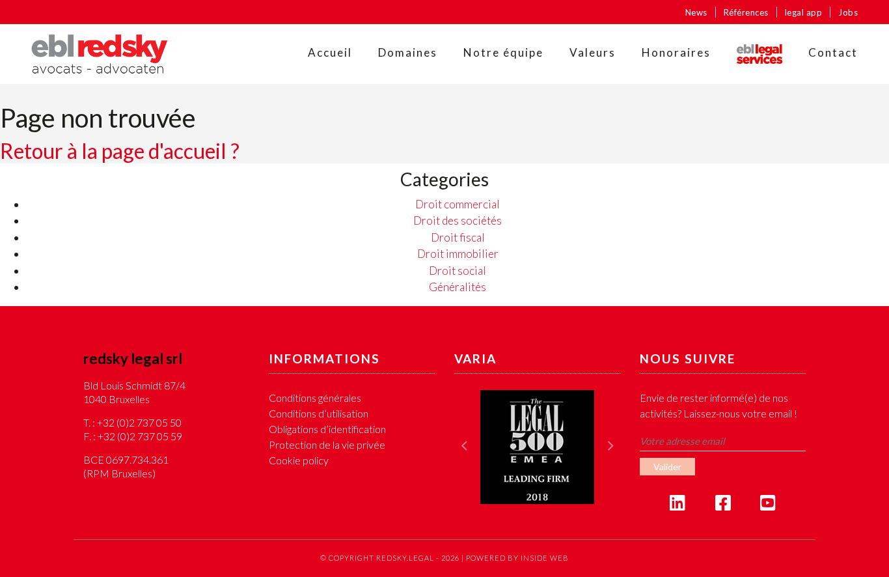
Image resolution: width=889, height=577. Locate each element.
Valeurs (592, 52)
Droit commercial (457, 204)
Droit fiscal (458, 237)
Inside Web (545, 558)
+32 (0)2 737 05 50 (139, 422)
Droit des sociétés (457, 220)
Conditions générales (315, 397)
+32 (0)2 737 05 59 (140, 436)
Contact (833, 52)
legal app (804, 12)
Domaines (407, 52)
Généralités (457, 287)
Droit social (457, 270)
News (696, 12)
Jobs (848, 12)
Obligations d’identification (327, 429)
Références (746, 12)
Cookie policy (299, 460)
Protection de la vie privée (327, 444)
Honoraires (676, 52)
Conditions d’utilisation (318, 413)
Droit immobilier (458, 253)
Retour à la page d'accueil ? (119, 150)
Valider (667, 466)
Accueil (330, 52)
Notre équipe (503, 52)
